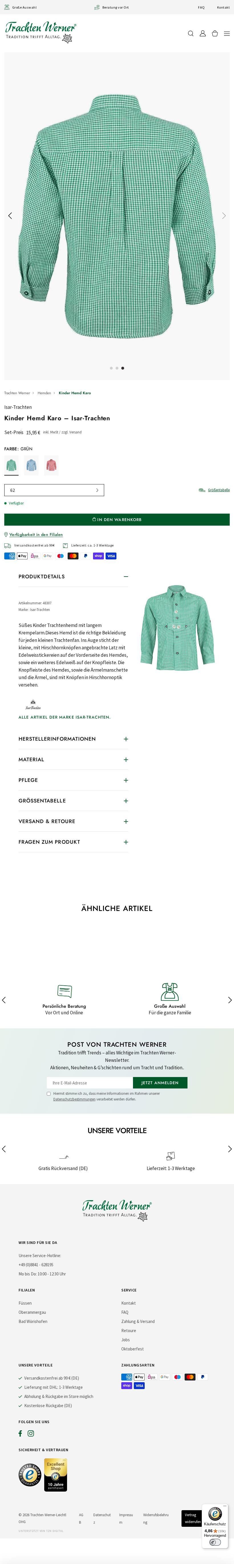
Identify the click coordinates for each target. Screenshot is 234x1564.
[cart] (215, 33)
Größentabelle (219, 490)
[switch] (215, 1542)
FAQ (201, 7)
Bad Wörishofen (33, 1321)
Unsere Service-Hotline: (40, 1255)
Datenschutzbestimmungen (74, 1099)
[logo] (40, 32)
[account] (203, 33)
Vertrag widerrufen (193, 1518)
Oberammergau (32, 1312)
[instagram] (31, 1435)
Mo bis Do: (28, 1274)
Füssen (25, 1303)
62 (12, 490)
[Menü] (224, 1507)
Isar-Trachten (18, 407)
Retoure (128, 1330)
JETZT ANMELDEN (160, 1083)
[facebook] (20, 1435)
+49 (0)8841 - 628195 (36, 1264)
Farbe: (18, 449)
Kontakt (223, 7)
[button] (227, 33)
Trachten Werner (17, 392)
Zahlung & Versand (138, 1321)
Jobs (125, 1339)
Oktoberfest (132, 1349)
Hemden (44, 392)
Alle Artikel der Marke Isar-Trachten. (65, 717)
